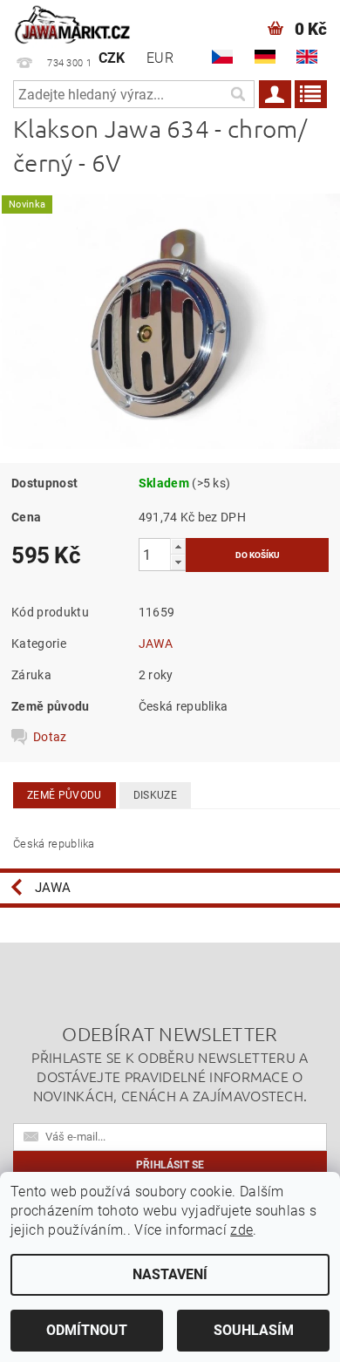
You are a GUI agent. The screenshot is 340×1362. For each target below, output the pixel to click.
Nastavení (170, 1274)
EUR (159, 58)
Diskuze (155, 795)
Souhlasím (254, 1330)
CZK (112, 58)
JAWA (156, 643)
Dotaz (50, 737)
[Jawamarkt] (73, 22)
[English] (306, 57)
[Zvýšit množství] (178, 546)
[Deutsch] (265, 57)
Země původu (64, 795)
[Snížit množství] (178, 562)
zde (241, 1230)
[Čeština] (222, 57)
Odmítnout (86, 1330)
